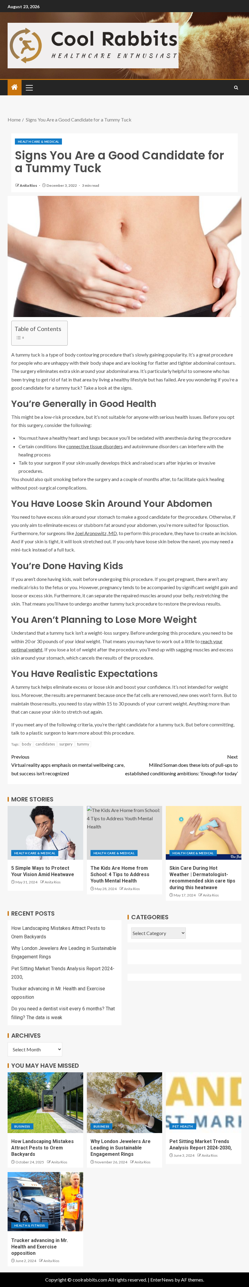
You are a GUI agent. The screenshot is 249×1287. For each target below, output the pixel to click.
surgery (66, 744)
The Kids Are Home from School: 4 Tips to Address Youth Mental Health (119, 874)
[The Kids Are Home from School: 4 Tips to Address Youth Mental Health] (124, 833)
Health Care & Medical (38, 141)
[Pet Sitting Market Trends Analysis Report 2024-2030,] (203, 1102)
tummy (83, 744)
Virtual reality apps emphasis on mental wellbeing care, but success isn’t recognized (67, 765)
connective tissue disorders (94, 446)
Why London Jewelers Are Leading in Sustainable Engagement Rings (120, 1147)
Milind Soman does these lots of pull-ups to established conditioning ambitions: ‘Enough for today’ (181, 765)
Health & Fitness (29, 1225)
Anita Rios (29, 185)
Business (22, 1126)
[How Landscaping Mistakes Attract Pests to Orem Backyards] (45, 1102)
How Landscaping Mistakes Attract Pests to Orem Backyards (42, 1147)
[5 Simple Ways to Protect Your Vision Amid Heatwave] (45, 833)
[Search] (236, 88)
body (26, 744)
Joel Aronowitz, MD (96, 533)
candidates (45, 744)
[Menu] (29, 87)
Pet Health (182, 1126)
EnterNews (162, 1279)
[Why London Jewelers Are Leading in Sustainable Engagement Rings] (124, 1102)
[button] (29, 87)
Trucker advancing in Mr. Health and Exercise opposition (39, 1247)
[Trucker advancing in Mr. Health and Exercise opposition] (45, 1201)
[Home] (14, 87)
